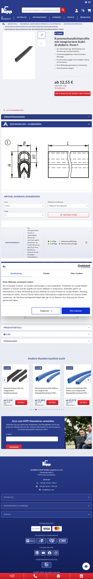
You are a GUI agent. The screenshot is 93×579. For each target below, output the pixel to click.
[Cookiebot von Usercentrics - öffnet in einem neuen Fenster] (79, 266)
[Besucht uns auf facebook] (49, 552)
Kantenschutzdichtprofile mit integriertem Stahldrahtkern (31, 27)
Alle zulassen (76, 311)
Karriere (56, 17)
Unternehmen (39, 17)
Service (7, 514)
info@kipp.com (48, 490)
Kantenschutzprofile (72, 24)
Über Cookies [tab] (77, 273)
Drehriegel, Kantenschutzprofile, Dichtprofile (40, 24)
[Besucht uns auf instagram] (56, 552)
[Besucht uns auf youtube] (43, 552)
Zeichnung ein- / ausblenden (25, 124)
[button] (29, 409)
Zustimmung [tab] (16, 273)
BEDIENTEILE (12, 24)
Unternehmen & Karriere (16, 506)
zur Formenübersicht (14, 110)
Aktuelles (8, 497)
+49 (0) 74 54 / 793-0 (48, 483)
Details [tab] (46, 273)
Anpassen (44, 311)
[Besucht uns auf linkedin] (37, 552)
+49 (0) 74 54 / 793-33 (48, 486)
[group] (15, 385)
